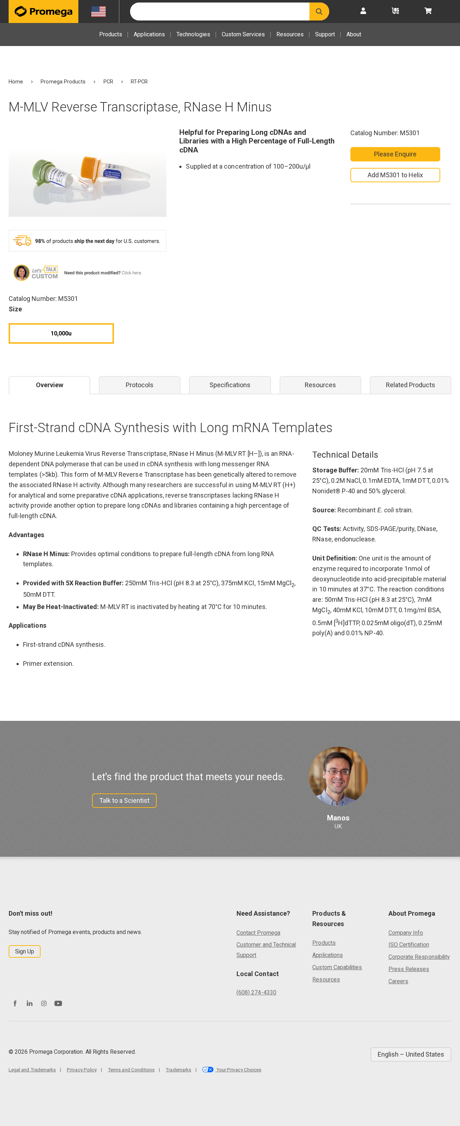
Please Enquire (395, 154)
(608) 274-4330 (256, 992)
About (353, 34)
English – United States (411, 1054)
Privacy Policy (82, 1069)
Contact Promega (258, 932)
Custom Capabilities (337, 967)
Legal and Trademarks (32, 1069)
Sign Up (24, 951)
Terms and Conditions (131, 1069)
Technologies (193, 34)
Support (325, 34)
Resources (290, 34)
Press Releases (408, 969)
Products (110, 34)
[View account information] (363, 11)
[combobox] (219, 11)
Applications (149, 34)
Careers (398, 981)
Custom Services (243, 34)
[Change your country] (98, 11)
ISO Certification (408, 944)
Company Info (405, 932)
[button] (319, 11)
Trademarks (178, 1069)
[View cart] (428, 11)
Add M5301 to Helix (395, 175)
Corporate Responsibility (419, 956)
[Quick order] (395, 11)
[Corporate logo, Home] (43, 11)
